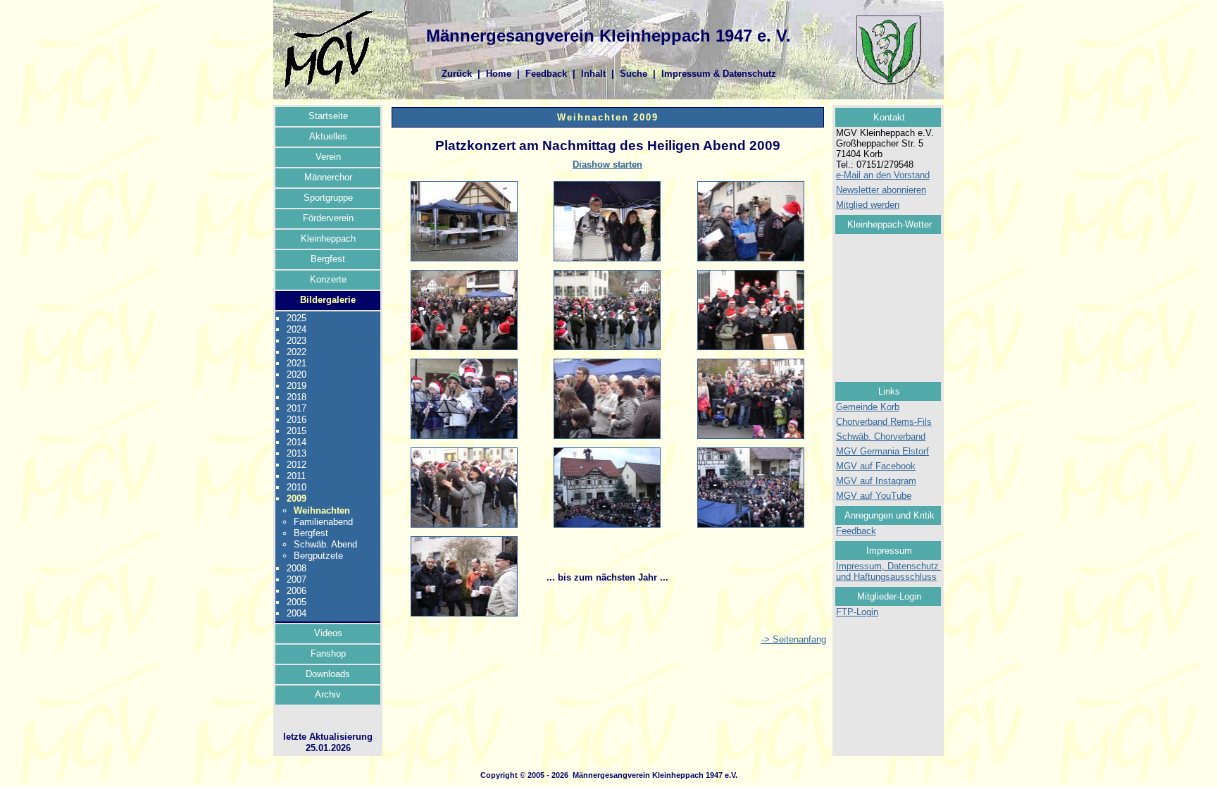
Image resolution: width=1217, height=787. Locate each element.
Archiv (328, 694)
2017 (296, 408)
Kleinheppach (328, 238)
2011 (296, 476)
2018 (296, 397)
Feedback (546, 73)
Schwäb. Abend (325, 544)
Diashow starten (607, 164)
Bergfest (328, 259)
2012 (296, 464)
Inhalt (593, 73)
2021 (296, 363)
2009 (296, 498)
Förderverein (328, 218)
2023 (296, 340)
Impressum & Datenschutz (718, 73)
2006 (296, 590)
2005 (296, 602)
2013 (296, 453)
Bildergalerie (328, 300)
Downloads (328, 674)
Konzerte (328, 279)
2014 (296, 442)
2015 (296, 431)
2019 (296, 385)
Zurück (457, 73)
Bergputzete (318, 555)
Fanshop (328, 653)
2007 (296, 579)
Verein (328, 156)
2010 (296, 487)
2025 (296, 318)
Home (498, 73)
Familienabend (323, 521)
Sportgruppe (328, 197)
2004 (296, 613)
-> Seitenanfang (793, 639)
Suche (633, 73)
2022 (296, 352)
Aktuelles (328, 136)
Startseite (328, 116)
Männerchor (328, 177)
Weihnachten (322, 510)
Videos (328, 633)
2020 (296, 374)
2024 (296, 329)
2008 (296, 568)
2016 (296, 419)
